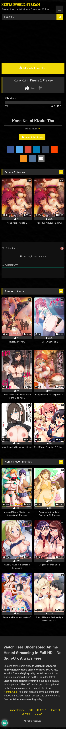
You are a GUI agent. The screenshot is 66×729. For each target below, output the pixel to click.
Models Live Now (34, 68)
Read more (31, 128)
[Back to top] (56, 720)
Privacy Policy (16, 710)
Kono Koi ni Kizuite (34, 137)
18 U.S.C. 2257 (37, 710)
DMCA (38, 713)
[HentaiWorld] (27, 5)
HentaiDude (10, 692)
